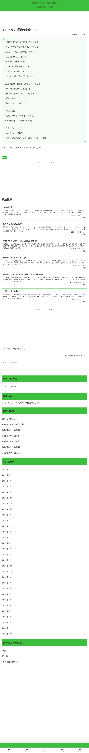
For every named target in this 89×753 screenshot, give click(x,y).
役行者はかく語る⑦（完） (14, 424)
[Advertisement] (44, 20)
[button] (85, 386)
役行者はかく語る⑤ (11, 436)
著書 (5, 157)
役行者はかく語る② (11, 453)
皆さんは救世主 (9, 419)
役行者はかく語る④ (11, 441)
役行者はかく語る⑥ (11, 430)
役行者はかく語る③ (11, 447)
